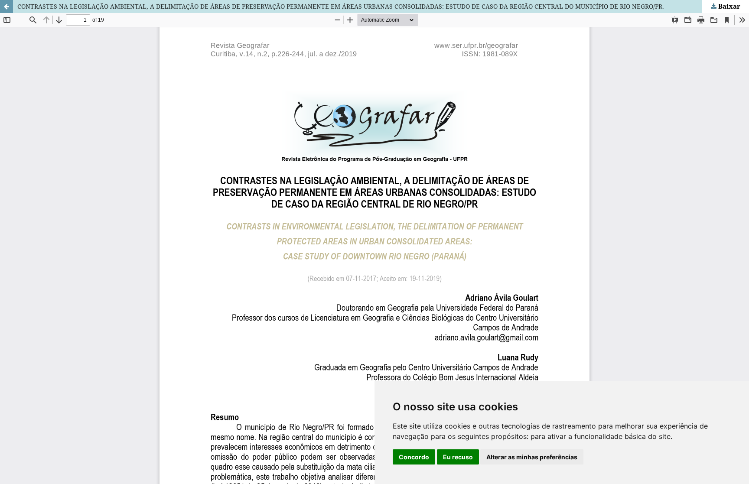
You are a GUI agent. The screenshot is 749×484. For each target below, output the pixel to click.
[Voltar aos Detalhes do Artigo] (6, 6)
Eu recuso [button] (458, 457)
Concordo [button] (414, 457)
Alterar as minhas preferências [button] (531, 457)
